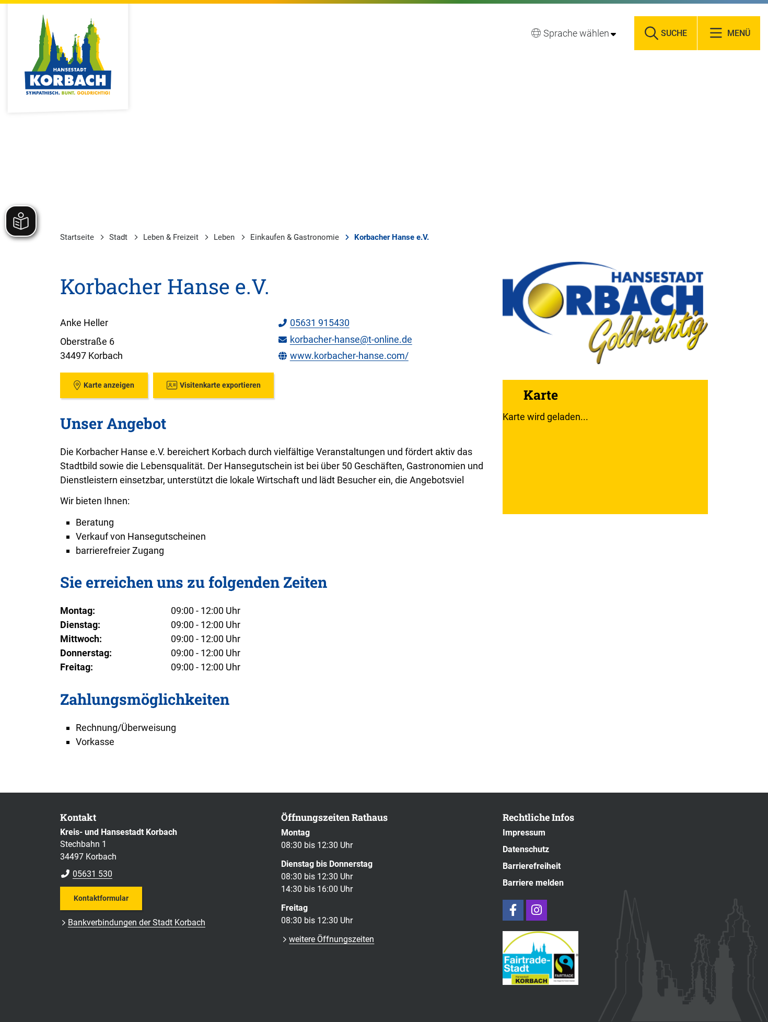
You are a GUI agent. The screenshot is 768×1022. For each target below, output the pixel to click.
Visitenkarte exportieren (220, 385)
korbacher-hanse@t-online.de (344, 339)
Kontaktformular (101, 898)
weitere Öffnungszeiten (331, 939)
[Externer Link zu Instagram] (536, 910)
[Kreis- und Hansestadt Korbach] (162, 853)
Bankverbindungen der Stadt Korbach (136, 922)
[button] (605, 313)
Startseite (77, 237)
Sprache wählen (576, 33)
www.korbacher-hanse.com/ (343, 355)
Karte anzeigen (109, 385)
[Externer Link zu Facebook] (513, 910)
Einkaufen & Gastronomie (294, 237)
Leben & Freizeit (171, 237)
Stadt (118, 237)
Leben (224, 237)
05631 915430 (313, 322)
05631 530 (86, 874)
